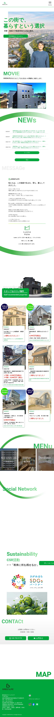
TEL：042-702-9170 (7, 699)
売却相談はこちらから (16, 36)
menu (50, 5)
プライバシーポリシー (34, 699)
